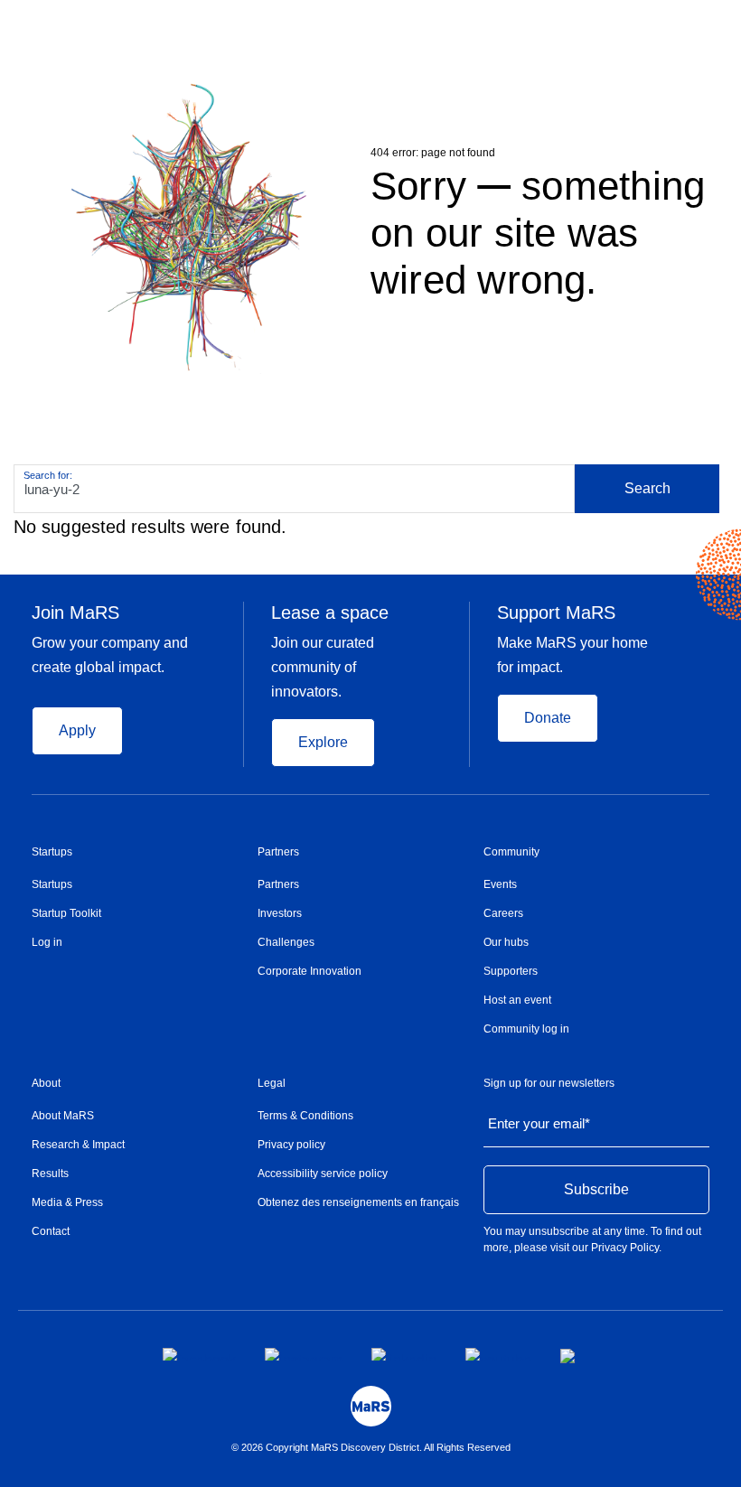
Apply (77, 730)
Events (500, 884)
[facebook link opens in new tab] (199, 1354)
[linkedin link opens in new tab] (403, 1354)
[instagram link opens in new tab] (303, 1354)
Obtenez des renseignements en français (358, 1202)
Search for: (47, 475)
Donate (547, 717)
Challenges (286, 942)
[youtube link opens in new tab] (498, 1354)
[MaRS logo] (371, 1406)
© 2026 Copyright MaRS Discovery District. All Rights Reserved (371, 1447)
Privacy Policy (625, 1247)
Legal (272, 1083)
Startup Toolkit (66, 913)
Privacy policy (291, 1144)
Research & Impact (78, 1144)
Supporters (510, 971)
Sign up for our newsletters (548, 1083)
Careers (503, 913)
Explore (323, 742)
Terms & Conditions (305, 1115)
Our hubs (506, 942)
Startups (52, 852)
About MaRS (63, 1115)
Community (511, 852)
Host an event (517, 1000)
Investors (280, 913)
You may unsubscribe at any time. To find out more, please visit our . (592, 1239)
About (46, 1083)
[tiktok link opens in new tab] (569, 1356)
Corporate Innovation (309, 971)
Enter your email (539, 1123)
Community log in (526, 1029)
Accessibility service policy (323, 1173)
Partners (278, 852)
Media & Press (67, 1202)
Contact (51, 1231)
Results (50, 1173)
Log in (47, 942)
